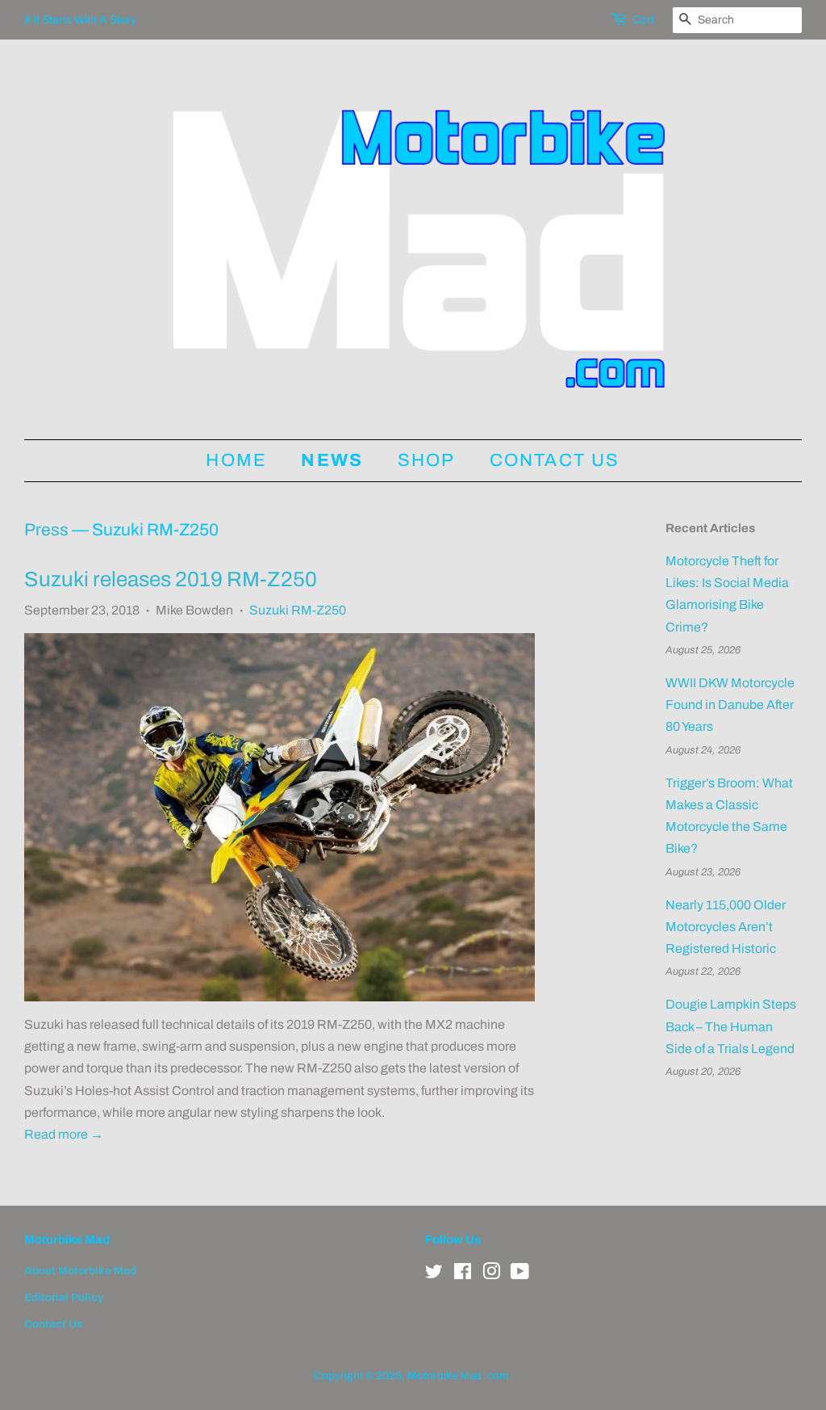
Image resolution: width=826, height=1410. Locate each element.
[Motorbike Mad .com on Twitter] (434, 1275)
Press (46, 530)
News (332, 460)
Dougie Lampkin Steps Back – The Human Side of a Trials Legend (730, 1026)
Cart (643, 20)
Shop (427, 460)
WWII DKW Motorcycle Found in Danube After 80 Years (730, 704)
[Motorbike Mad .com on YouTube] (520, 1275)
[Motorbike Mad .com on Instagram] (491, 1275)
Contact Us (555, 460)
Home (236, 460)
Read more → (63, 1134)
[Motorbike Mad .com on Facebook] (462, 1275)
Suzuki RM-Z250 (297, 610)
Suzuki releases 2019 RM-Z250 (170, 579)
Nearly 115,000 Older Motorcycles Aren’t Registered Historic (725, 926)
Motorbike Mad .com (458, 1376)
